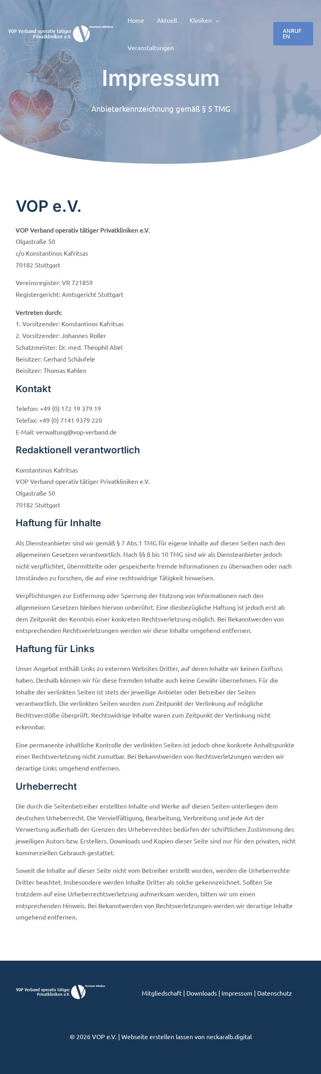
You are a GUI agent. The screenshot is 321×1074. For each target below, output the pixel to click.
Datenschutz (274, 993)
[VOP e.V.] (61, 32)
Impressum (237, 993)
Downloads (201, 993)
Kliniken (200, 20)
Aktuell (167, 20)
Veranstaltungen (151, 47)
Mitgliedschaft (162, 993)
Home (136, 20)
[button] (293, 33)
